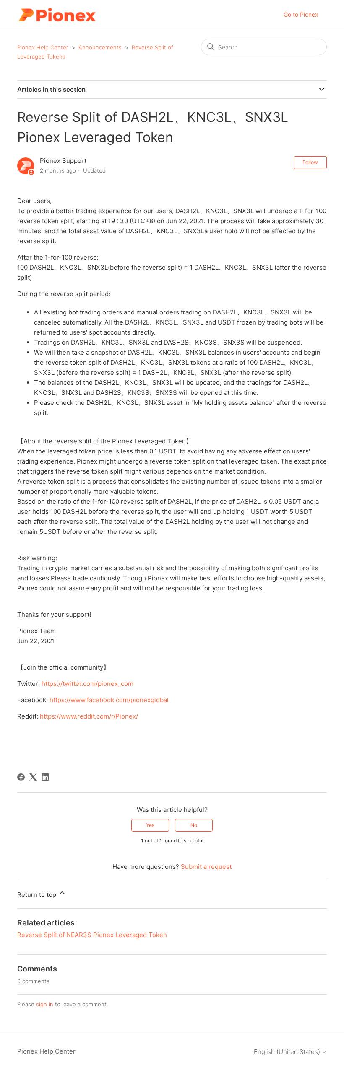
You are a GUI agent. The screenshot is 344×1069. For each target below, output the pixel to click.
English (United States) (288, 1051)
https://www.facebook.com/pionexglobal (109, 700)
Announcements (100, 47)
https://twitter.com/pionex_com (87, 684)
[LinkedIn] (45, 777)
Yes (150, 825)
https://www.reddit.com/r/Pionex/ (89, 716)
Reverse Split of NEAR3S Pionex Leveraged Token (92, 935)
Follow (310, 162)
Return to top (37, 895)
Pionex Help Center (42, 47)
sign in (44, 1004)
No (193, 825)
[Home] (56, 15)
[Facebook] (21, 777)
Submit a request (206, 867)
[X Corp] (33, 777)
